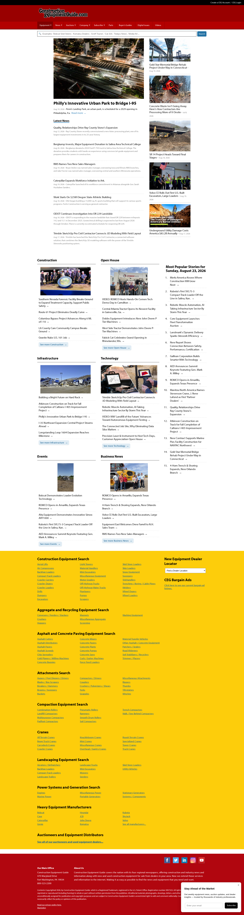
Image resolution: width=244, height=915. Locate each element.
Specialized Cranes (132, 741)
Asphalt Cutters (45, 638)
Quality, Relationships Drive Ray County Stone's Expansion (86, 127)
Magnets (84, 615)
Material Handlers (89, 568)
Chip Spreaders (45, 654)
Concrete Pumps (88, 650)
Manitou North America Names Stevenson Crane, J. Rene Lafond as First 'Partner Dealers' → (187, 395)
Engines (41, 792)
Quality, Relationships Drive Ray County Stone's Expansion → (185, 410)
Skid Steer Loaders (132, 564)
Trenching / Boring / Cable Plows (139, 583)
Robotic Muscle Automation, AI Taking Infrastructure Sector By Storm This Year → (187, 308)
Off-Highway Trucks (89, 583)
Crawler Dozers (45, 583)
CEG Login (236, 2)
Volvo (125, 820)
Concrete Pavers (88, 642)
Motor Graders (87, 579)
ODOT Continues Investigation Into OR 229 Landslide (83, 213)
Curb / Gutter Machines (92, 658)
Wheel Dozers (129, 591)
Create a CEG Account (220, 2)
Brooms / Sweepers (47, 689)
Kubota (126, 812)
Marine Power (44, 796)
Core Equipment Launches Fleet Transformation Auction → (185, 322)
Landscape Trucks (89, 764)
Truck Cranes (129, 748)
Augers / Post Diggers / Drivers (53, 678)
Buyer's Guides (125, 25)
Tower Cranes (129, 745)
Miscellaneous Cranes (91, 745)
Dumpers (42, 595)
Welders (127, 587)
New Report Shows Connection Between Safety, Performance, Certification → (186, 345)
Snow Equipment (131, 571)
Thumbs (127, 685)
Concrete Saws (87, 654)
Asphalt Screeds (45, 650)
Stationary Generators (134, 792)
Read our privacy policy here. (49, 905)
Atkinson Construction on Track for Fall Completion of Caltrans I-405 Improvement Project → (185, 426)
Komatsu (84, 824)
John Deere (85, 820)
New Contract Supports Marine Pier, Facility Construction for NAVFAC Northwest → (187, 441)
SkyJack (126, 816)
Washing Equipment (133, 615)
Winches (127, 693)
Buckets (41, 693)
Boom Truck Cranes (46, 741)
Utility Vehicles (130, 768)
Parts (111, 25)
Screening (85, 622)
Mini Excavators (88, 571)
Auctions (70, 25)
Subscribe (98, 25)
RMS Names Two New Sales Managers (74, 164)
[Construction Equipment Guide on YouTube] (203, 862)
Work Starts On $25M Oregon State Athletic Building (82, 197)
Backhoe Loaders (45, 571)
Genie (40, 824)
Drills (39, 591)
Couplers (84, 682)
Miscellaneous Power (90, 792)
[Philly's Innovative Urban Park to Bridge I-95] (99, 68)
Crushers (41, 619)
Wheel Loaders (130, 595)
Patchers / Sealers (131, 646)
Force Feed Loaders (90, 662)
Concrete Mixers (88, 638)
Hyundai (84, 812)
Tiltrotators (128, 689)
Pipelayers (85, 591)
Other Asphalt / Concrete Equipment (141, 642)
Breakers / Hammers (47, 685)
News (57, 25)
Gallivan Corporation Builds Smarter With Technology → (186, 357)
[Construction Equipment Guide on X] (177, 862)
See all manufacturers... (134, 824)
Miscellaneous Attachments (136, 678)
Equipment (45, 25)
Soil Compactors (88, 721)
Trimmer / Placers (131, 658)
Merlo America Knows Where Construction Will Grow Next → (186, 281)
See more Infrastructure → (54, 442)
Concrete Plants (88, 646)
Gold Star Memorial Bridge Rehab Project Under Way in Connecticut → (185, 455)
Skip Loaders (129, 568)
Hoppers (41, 622)
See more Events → (50, 543)
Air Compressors (45, 568)
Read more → (78, 113)
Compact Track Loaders (49, 575)
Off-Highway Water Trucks (93, 587)
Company (84, 25)
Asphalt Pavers (44, 646)
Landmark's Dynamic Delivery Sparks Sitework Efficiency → (186, 334)
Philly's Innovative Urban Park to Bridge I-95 (95, 103)
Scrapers (84, 599)
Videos (158, 25)
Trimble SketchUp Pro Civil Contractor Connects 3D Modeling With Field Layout (97, 233)
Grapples (84, 693)
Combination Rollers (47, 709)
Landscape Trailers (46, 776)
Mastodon (41, 908)
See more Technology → (116, 445)
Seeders (84, 776)
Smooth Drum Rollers (90, 717)
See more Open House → (117, 347)
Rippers (126, 682)
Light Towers (86, 564)
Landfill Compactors (47, 713)
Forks (82, 689)
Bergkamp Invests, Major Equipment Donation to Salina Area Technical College (97, 144)
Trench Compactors (132, 709)
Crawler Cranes (45, 748)
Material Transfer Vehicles (135, 638)
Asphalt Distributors (47, 642)
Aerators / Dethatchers (48, 764)
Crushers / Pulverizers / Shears (95, 685)
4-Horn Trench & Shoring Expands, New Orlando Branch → (184, 469)
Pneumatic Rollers (89, 709)
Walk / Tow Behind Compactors (138, 713)
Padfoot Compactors (47, 721)
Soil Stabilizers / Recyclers (136, 654)
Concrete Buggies (46, 662)
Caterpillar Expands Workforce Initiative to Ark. (79, 180)
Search (202, 34)
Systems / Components (134, 796)
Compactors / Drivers (90, 678)
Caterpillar (42, 820)
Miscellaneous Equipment (93, 575)
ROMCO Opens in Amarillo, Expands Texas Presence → (185, 381)
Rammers (84, 713)
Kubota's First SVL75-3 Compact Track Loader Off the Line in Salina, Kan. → (186, 294)
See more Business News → (118, 540)
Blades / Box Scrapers (48, 682)
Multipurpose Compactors (50, 717)
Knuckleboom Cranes (90, 737)
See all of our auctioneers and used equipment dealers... (70, 842)
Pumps (83, 595)
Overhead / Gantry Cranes (93, 748)
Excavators (42, 599)
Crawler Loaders (45, 587)
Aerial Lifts (42, 564)
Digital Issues (143, 25)
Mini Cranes (86, 741)
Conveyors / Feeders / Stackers (52, 615)
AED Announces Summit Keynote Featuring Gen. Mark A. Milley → (186, 369)
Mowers (84, 772)
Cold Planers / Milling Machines (53, 658)
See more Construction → (53, 344)
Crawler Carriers (45, 579)
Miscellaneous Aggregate (93, 619)
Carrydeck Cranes (46, 745)
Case (39, 816)
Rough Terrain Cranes (133, 737)
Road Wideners (130, 650)
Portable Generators (90, 796)
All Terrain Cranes (46, 737)
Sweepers (128, 575)
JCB (81, 816)
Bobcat (40, 812)
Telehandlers (129, 579)
